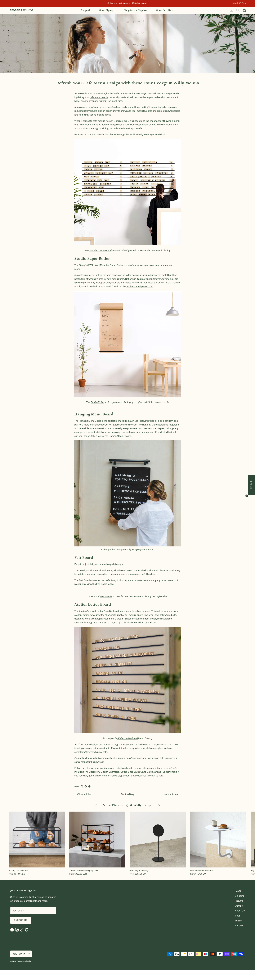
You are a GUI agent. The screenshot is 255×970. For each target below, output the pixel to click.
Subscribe (20, 920)
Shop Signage (107, 10)
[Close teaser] (246, 495)
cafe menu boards (99, 97)
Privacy (239, 925)
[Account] (230, 10)
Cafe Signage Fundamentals (162, 772)
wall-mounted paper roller (139, 286)
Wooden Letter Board (100, 250)
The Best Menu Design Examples (101, 772)
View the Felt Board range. (100, 584)
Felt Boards (106, 596)
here (161, 775)
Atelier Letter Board (127, 738)
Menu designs (137, 124)
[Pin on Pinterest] (89, 786)
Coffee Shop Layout (130, 772)
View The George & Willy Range (127, 805)
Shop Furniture (165, 10)
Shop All (85, 10)
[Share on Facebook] (86, 786)
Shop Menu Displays (135, 10)
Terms (238, 920)
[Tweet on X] (82, 786)
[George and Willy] (21, 10)
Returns (239, 900)
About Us (240, 910)
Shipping (239, 896)
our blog (86, 768)
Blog (237, 915)
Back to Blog (127, 794)
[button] (251, 485)
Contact (239, 905)
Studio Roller (97, 402)
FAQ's (238, 891)
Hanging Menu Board (120, 436)
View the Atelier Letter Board (141, 622)
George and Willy (24, 961)
